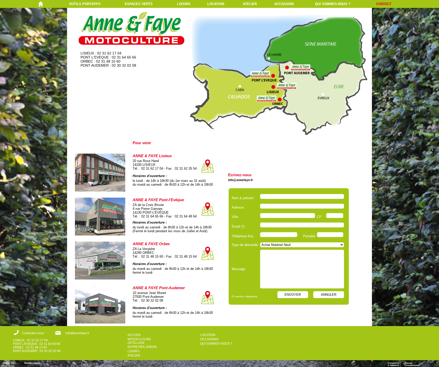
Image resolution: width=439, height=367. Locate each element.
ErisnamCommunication (412, 364)
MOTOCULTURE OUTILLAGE (139, 341)
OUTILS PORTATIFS (85, 4)
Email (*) (238, 226)
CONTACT (383, 4)
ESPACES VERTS (139, 4)
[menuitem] (97, 4)
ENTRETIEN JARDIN (142, 347)
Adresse (238, 207)
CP (319, 217)
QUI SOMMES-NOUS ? (332, 4)
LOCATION (215, 4)
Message (238, 269)
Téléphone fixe (242, 236)
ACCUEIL (134, 335)
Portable (309, 236)
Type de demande (245, 245)
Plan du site (9, 363)
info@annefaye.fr (240, 180)
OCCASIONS (284, 4)
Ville (235, 217)
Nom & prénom (244, 198)
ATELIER (250, 4)
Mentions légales (32, 363)
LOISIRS (184, 4)
